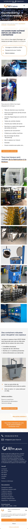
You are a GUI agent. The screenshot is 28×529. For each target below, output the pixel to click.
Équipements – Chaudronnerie (8, 500)
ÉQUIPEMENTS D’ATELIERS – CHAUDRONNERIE (13, 24)
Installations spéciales (6, 493)
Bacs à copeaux (10, 53)
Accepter (14, 520)
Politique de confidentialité (14, 526)
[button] (26, 510)
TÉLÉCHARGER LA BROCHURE (9, 151)
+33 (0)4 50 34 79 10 (11, 436)
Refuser (14, 523)
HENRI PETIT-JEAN (5, 23)
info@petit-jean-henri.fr (13, 439)
